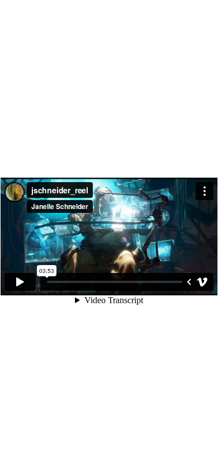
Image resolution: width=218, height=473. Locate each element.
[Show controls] (189, 282)
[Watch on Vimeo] (202, 282)
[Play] (20, 282)
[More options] (205, 191)
